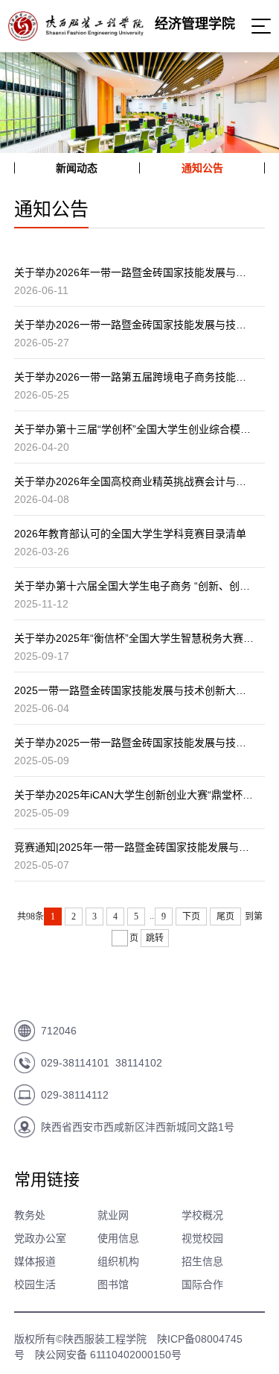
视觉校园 (202, 1238)
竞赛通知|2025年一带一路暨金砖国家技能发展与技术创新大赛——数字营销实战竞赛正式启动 (134, 847)
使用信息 (118, 1238)
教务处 (29, 1215)
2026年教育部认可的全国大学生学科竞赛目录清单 (130, 534)
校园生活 (35, 1284)
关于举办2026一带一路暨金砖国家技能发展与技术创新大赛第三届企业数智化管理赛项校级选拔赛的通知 (134, 325)
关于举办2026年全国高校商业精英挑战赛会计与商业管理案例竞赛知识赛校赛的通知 (134, 481)
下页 (191, 916)
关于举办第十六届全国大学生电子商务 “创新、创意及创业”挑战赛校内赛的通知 (134, 586)
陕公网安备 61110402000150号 (108, 1355)
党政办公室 (40, 1238)
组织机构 (118, 1261)
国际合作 (202, 1284)
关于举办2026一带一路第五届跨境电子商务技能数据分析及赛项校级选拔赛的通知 (134, 377)
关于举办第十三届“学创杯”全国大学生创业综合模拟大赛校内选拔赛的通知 (134, 429)
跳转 (155, 938)
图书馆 (113, 1284)
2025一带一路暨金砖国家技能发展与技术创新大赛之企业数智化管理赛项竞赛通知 (134, 690)
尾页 (225, 916)
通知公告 (202, 168)
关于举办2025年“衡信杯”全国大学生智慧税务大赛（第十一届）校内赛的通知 (134, 638)
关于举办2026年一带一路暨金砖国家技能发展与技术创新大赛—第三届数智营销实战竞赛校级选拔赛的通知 (134, 272)
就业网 (113, 1215)
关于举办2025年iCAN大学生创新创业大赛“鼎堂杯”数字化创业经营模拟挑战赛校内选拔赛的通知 (134, 795)
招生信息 (202, 1261)
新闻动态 (76, 168)
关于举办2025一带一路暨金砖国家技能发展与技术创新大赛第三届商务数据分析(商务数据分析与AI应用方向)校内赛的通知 (134, 743)
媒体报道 (35, 1261)
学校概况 (202, 1215)
